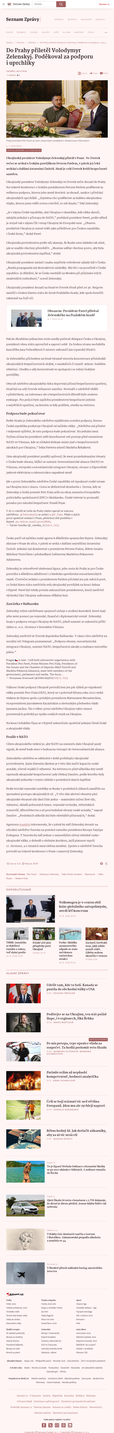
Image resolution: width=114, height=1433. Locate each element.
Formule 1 (80, 1319)
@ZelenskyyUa (29, 515)
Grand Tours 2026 (49, 1323)
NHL (78, 1323)
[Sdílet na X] (106, 863)
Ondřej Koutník (16, 71)
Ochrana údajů (24, 1401)
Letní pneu (86, 1378)
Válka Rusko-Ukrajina (72, 874)
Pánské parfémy (69, 1382)
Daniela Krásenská (66, 1109)
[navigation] (3, 4)
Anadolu (24, 824)
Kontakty (69, 1396)
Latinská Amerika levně (51, 1348)
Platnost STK (81, 1352)
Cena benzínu (73, 1361)
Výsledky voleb (12, 1311)
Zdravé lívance (12, 1341)
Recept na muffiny (14, 1337)
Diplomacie (90, 874)
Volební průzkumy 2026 (16, 1308)
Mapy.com (29, 1361)
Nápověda (57, 1396)
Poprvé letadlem (48, 1337)
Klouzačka (75, 1367)
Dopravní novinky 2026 (86, 1341)
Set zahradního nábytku (92, 1367)
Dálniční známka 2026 (86, 1337)
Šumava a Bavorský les (51, 1341)
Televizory (40, 1382)
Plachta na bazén (39, 1367)
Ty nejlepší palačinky (15, 1333)
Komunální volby (13, 1323)
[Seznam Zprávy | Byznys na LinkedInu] (70, 1425)
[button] (57, 109)
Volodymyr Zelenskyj (49, 874)
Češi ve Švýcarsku (49, 1345)
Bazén (27, 1367)
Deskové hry (98, 1378)
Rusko (9, 878)
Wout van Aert (47, 1319)
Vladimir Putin (21, 878)
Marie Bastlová (64, 1022)
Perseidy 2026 (59, 1361)
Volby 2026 (11, 1304)
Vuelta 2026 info (48, 1304)
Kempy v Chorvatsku (50, 1333)
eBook (84, 73)
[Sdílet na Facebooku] (101, 863)
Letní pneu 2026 (83, 1333)
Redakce (80, 1396)
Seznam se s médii (61, 1407)
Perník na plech (13, 1352)
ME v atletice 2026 (84, 1315)
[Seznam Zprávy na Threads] (63, 1425)
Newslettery (95, 1407)
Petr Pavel (31, 874)
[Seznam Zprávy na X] (50, 1425)
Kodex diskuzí (80, 1407)
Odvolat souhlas (42, 1413)
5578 (105, 73)
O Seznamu (35, 1396)
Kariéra (46, 1396)
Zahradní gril (52, 1371)
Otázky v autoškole (84, 1348)
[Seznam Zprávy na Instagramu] (57, 1425)
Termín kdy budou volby (16, 1315)
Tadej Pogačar (47, 1315)
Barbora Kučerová (66, 1051)
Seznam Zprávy (63, 1139)
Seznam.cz (104, 4)
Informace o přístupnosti (46, 1401)
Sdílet (95, 73)
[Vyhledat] (61, 4)
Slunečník (64, 1367)
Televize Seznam (42, 1407)
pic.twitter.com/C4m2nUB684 (33, 522)
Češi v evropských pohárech (93, 1361)
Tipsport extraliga (84, 1311)
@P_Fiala (57, 515)
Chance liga (81, 1304)
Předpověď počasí (43, 1361)
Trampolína (53, 1367)
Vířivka (63, 1371)
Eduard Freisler (64, 993)
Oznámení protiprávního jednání (78, 1401)
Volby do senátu (13, 1319)
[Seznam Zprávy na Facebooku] (44, 1425)
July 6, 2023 (52, 525)
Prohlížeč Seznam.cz (21, 1407)
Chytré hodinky (53, 1382)
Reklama (90, 1396)
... (106, 31)
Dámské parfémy (72, 1378)
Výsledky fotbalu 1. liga (86, 1308)
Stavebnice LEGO (55, 1378)
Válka (100, 874)
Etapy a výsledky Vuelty (51, 1308)
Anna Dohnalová (64, 1080)
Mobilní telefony (38, 1378)
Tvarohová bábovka (14, 1345)
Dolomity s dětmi (48, 1352)
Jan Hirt (44, 1311)
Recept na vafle (13, 1348)
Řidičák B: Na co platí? (86, 1345)
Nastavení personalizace (65, 1413)
